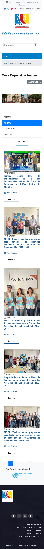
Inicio (5, 63)
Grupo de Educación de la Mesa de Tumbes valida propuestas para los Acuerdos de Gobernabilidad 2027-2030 (22, 381)
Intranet (37, 8)
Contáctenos (26, 8)
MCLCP (14, 545)
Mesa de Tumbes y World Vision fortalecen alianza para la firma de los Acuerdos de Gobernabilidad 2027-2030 (22, 324)
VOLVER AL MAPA (35, 82)
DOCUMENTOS (9, 129)
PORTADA (7, 117)
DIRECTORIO (8, 135)
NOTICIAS (7, 123)
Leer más (11, 199)
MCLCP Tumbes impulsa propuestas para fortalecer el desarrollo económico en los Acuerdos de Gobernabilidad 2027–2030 (22, 243)
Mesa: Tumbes (11, 193)
